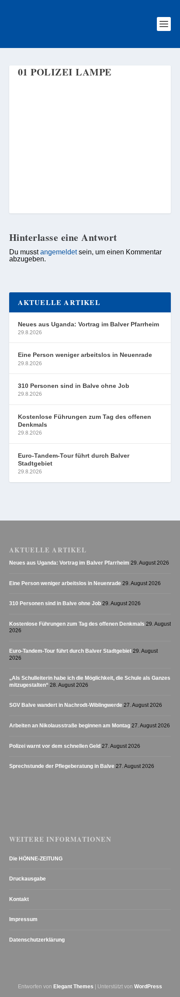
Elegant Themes (73, 986)
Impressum (23, 919)
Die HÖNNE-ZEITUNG (35, 859)
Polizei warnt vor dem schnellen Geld (54, 746)
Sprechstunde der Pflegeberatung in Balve (61, 766)
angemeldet (58, 252)
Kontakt (19, 899)
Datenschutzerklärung (37, 940)
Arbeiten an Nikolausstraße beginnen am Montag (69, 726)
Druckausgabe (27, 879)
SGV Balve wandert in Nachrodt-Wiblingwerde (65, 705)
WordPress (148, 986)
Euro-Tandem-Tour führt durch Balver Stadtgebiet (73, 459)
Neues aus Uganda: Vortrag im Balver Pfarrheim (88, 324)
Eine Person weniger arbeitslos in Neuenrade (85, 354)
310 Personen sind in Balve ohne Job (73, 385)
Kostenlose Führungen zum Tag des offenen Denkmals (84, 420)
